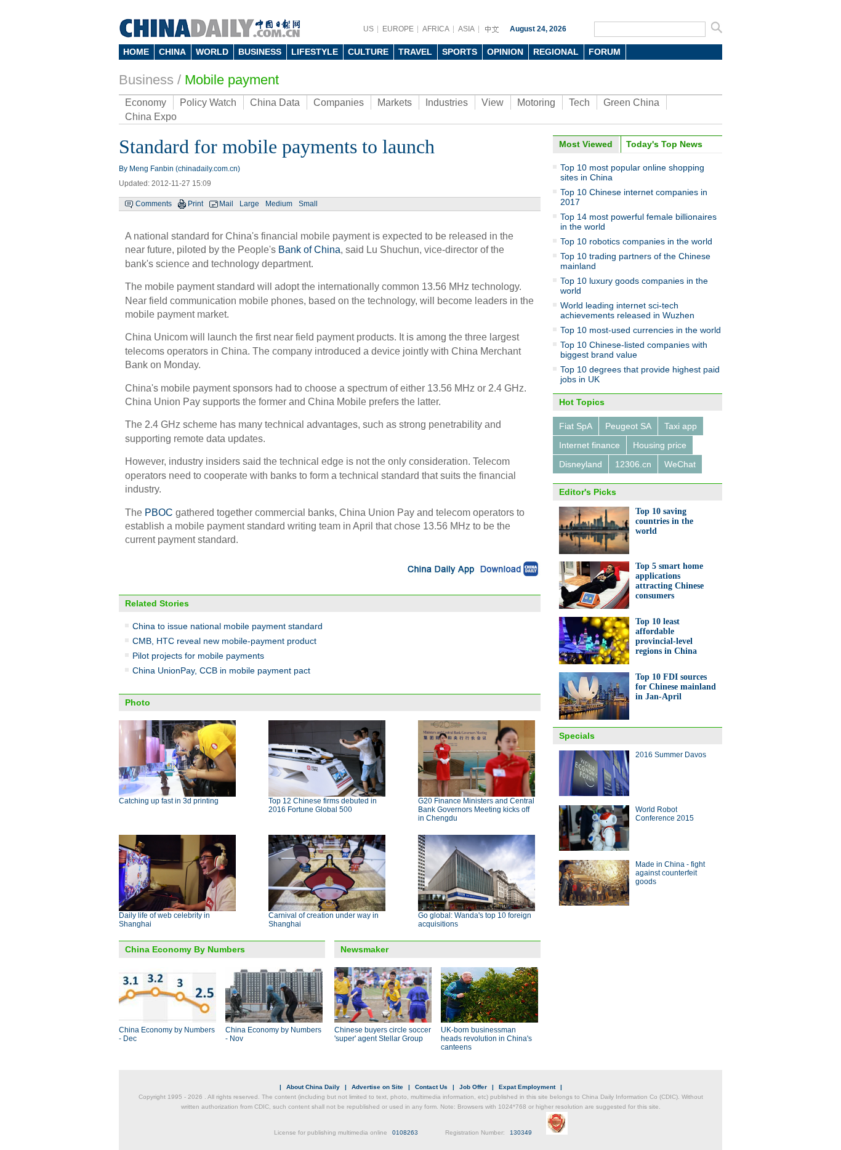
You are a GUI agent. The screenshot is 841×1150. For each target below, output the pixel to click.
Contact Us (431, 1087)
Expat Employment (527, 1087)
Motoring (536, 102)
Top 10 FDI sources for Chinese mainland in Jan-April (675, 686)
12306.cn (633, 464)
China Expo (151, 116)
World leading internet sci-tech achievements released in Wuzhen (627, 310)
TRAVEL (415, 52)
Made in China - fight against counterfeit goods (670, 873)
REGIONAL (556, 52)
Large (249, 203)
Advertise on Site (377, 1087)
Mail (226, 203)
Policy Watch (208, 102)
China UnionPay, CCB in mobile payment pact (221, 670)
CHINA (172, 52)
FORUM (605, 52)
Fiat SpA (575, 426)
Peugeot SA (628, 426)
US (368, 29)
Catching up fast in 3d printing (169, 801)
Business (146, 79)
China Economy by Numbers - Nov (273, 1034)
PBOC (159, 512)
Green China (631, 102)
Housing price (659, 445)
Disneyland (580, 464)
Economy (145, 102)
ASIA (466, 29)
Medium (278, 203)
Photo (137, 702)
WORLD (212, 52)
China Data (275, 102)
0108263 (405, 1132)
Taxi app (680, 426)
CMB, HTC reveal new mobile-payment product (224, 641)
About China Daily (313, 1087)
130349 (521, 1132)
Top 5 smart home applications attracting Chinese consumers (669, 580)
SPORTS (459, 52)
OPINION (505, 52)
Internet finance (589, 445)
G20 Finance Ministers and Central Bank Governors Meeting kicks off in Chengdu (476, 809)
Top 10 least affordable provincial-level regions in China (666, 636)
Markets (394, 102)
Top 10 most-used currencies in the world (640, 330)
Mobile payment (232, 79)
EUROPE (398, 29)
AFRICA (435, 29)
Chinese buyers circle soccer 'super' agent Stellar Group (382, 1034)
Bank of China (309, 249)
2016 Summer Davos (670, 754)
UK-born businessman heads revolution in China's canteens (486, 1038)
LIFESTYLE (314, 52)
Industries (446, 102)
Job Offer (473, 1087)
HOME (136, 52)
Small (308, 203)
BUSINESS (259, 52)
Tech (579, 102)
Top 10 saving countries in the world (664, 521)
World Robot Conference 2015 (664, 813)
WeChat (680, 464)
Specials (577, 736)
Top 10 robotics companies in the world (636, 241)
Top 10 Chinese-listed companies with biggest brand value (633, 350)
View (492, 102)
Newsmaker (364, 949)
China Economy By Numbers (185, 949)
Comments (153, 203)
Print (195, 203)
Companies (338, 102)
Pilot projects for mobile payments (198, 656)
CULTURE (368, 52)
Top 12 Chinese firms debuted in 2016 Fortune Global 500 (322, 805)
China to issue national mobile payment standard (227, 626)
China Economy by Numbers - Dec (167, 1034)
